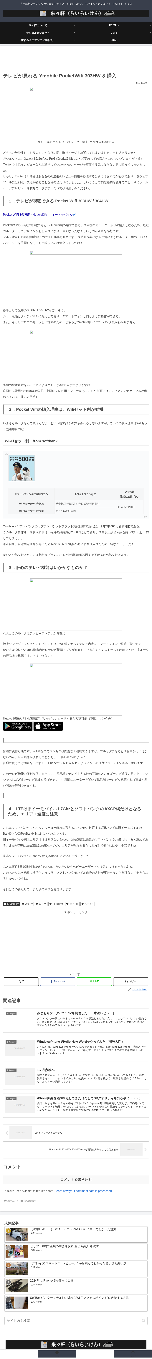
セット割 (74, 904)
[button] (130, 981)
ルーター (89, 904)
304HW (42, 904)
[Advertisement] (76, 60)
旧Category (13, 904)
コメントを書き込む (76, 1179)
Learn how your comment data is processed (83, 1191)
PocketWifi (58, 904)
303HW (29, 904)
